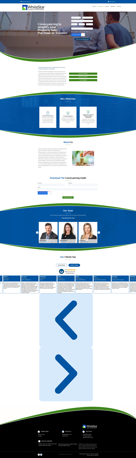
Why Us (106, 6)
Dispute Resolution (62, 454)
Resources (113, 6)
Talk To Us (119, 6)
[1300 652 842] (108, 1)
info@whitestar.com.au (67, 434)
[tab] (61, 265)
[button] (94, 6)
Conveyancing (100, 6)
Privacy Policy (69, 454)
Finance (93, 6)
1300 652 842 (112, 1)
